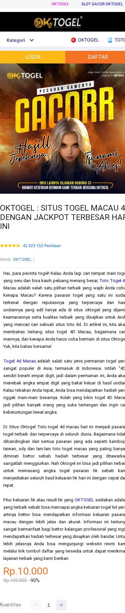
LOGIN (32, 57)
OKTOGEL (60, 4)
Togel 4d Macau (19, 360)
